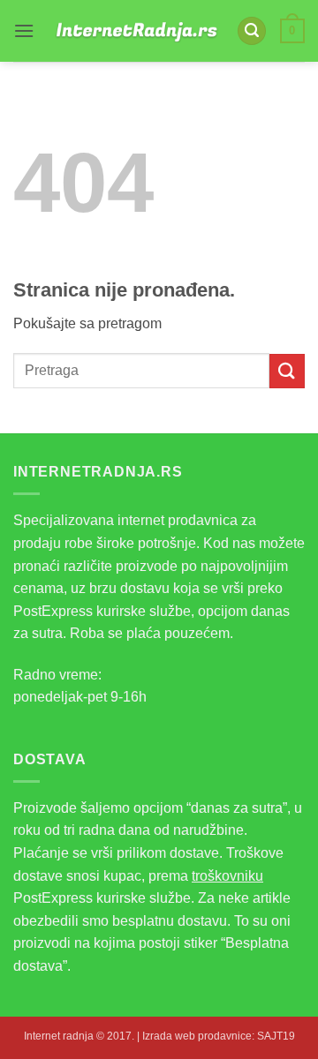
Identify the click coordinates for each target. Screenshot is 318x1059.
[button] (23, 30)
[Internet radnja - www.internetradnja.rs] (135, 30)
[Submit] (287, 371)
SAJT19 (276, 1036)
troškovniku (227, 875)
